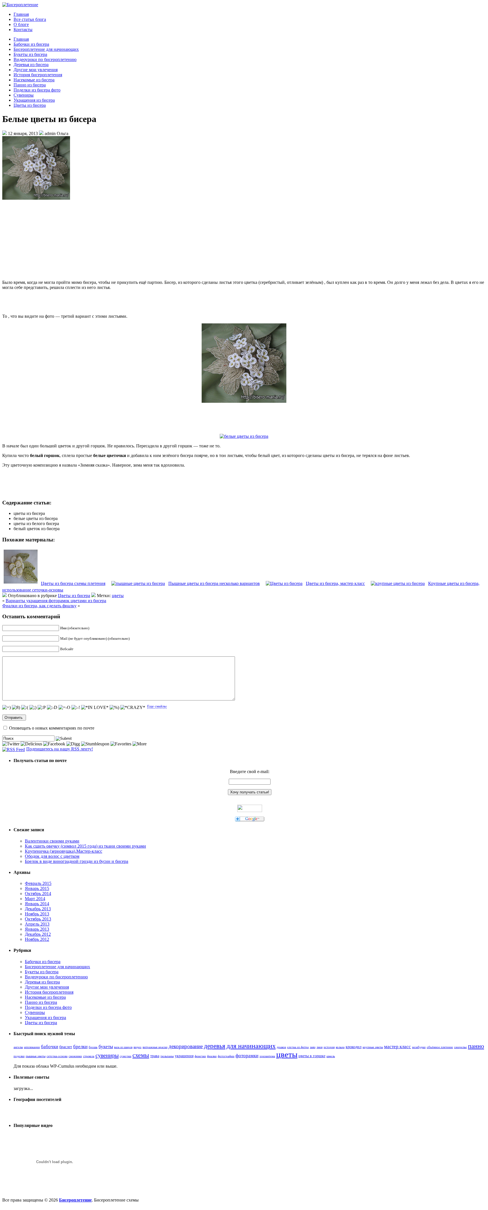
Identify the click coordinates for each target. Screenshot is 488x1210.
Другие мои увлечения (36, 69)
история (329, 1047)
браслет (65, 1046)
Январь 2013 (37, 929)
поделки (19, 1056)
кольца (340, 1047)
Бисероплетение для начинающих (46, 49)
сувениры (107, 1055)
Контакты (23, 29)
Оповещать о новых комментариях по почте (51, 728)
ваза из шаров (123, 1047)
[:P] (42, 707)
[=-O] (64, 707)
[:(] (24, 707)
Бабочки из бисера (31, 44)
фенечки (200, 1056)
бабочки (49, 1046)
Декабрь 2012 (38, 934)
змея (320, 1047)
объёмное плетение (440, 1047)
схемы (140, 1055)
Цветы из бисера (30, 105)
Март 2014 (35, 898)
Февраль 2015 (38, 883)
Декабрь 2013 (38, 908)
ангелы (18, 1047)
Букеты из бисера (30, 54)
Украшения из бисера (34, 100)
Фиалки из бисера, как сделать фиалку (39, 605)
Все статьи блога (30, 19)
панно (476, 1046)
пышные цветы (35, 1056)
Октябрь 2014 (38, 893)
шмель (330, 1056)
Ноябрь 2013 (37, 913)
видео (137, 1047)
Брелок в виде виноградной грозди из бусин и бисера (76, 861)
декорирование (186, 1046)
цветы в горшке (312, 1056)
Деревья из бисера (31, 64)
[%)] (114, 707)
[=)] (6, 707)
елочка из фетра (298, 1047)
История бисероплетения (38, 74)
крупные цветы (373, 1047)
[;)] (32, 707)
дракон (281, 1047)
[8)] (16, 707)
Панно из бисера (30, 84)
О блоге (21, 24)
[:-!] (75, 707)
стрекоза (88, 1056)
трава (154, 1056)
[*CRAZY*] (132, 707)
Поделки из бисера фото (37, 90)
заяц (312, 1047)
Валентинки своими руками (52, 841)
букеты (106, 1046)
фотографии (226, 1056)
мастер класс (397, 1046)
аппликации (32, 1047)
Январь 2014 (37, 903)
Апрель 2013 (37, 924)
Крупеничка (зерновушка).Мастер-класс (63, 851)
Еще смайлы (157, 706)
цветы (118, 595)
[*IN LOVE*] (94, 707)
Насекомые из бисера (34, 79)
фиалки (212, 1056)
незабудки (419, 1047)
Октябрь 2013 (38, 919)
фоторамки (247, 1055)
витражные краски (155, 1047)
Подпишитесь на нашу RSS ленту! (59, 749)
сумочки (125, 1056)
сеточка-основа (57, 1056)
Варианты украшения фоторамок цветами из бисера (56, 600)
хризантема (267, 1056)
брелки (80, 1046)
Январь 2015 (37, 888)
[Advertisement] (244, 240)
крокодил (353, 1046)
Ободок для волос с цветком (52, 856)
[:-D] (52, 707)
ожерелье (460, 1047)
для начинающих (251, 1046)
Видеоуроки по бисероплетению (45, 59)
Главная (21, 14)
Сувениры (24, 95)
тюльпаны (167, 1056)
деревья (214, 1046)
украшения (184, 1056)
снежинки (75, 1056)
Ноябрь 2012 (37, 939)
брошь (93, 1047)
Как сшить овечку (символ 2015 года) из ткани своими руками (85, 846)
